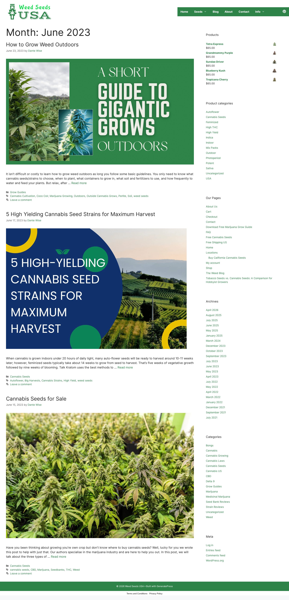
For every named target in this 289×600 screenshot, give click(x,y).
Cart (208, 211)
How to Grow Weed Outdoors (42, 44)
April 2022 (212, 391)
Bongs (209, 445)
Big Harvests (32, 380)
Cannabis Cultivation (22, 195)
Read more (79, 183)
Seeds (198, 11)
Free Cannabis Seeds (219, 237)
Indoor (210, 142)
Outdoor (211, 152)
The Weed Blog (215, 273)
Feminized (212, 122)
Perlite (122, 195)
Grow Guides (18, 192)
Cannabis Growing (217, 455)
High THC (212, 127)
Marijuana (43, 569)
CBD (33, 569)
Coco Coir (42, 195)
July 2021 (211, 417)
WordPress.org (215, 560)
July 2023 (212, 361)
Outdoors (79, 195)
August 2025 (213, 315)
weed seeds (141, 195)
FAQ (208, 232)
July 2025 (212, 320)
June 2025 (212, 325)
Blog (216, 11)
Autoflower (16, 380)
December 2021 (215, 407)
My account (213, 262)
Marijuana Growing (61, 195)
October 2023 (214, 350)
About (229, 11)
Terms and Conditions (137, 593)
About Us (211, 206)
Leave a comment (21, 199)
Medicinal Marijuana (218, 496)
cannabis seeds (19, 569)
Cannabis (211, 450)
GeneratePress (165, 586)
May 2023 (212, 371)
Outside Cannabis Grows (102, 195)
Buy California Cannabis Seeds (227, 257)
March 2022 (213, 397)
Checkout (211, 216)
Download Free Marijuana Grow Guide (229, 227)
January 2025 (214, 335)
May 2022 (212, 386)
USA (208, 178)
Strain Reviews (215, 506)
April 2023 (212, 376)
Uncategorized (215, 173)
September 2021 (216, 412)
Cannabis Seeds (20, 376)
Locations (212, 252)
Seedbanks (57, 569)
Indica (209, 137)
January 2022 (214, 402)
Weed (76, 569)
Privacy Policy (155, 593)
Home (184, 11)
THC (68, 569)
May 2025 (212, 330)
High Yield (70, 380)
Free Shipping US (216, 242)
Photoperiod (213, 158)
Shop (209, 267)
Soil (130, 195)
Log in (209, 545)
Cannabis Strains (52, 380)
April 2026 (212, 310)
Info (257, 11)
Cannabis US (214, 471)
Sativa (209, 168)
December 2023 (215, 345)
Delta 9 (210, 481)
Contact (244, 11)
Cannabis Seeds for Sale (36, 398)
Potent (210, 163)
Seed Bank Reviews (218, 501)
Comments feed (215, 555)
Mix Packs (212, 147)
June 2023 (212, 366)
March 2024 (213, 340)
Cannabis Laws (215, 460)
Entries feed (213, 550)
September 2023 (216, 356)
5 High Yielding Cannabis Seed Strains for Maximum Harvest (80, 214)
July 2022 (212, 381)
